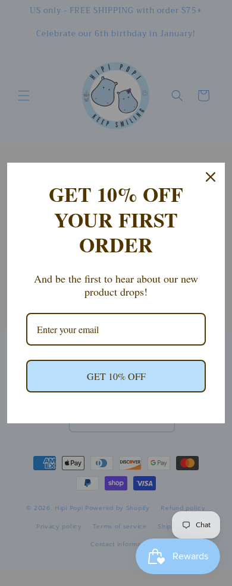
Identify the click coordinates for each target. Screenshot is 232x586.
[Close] (210, 177)
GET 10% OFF (116, 376)
